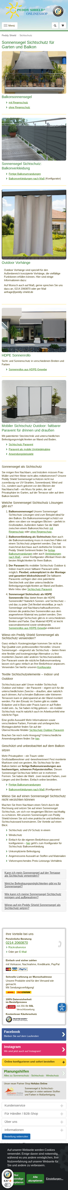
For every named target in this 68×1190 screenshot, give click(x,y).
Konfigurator (44, 667)
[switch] (8, 1185)
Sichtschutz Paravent (21, 444)
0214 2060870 (17, 943)
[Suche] (55, 25)
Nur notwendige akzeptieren (16, 1179)
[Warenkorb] (62, 25)
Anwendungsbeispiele (21, 453)
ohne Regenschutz (19, 107)
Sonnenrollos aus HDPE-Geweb (27, 628)
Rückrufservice (17, 947)
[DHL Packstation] (24, 992)
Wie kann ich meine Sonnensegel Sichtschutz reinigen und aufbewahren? (33, 896)
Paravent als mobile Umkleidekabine (29, 449)
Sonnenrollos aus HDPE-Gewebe (28, 369)
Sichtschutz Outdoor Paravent (46, 730)
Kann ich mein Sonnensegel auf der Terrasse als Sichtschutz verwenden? (32, 874)
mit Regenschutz (18, 102)
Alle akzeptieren (35, 1178)
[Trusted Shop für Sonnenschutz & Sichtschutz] (17, 1019)
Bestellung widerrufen (16, 1136)
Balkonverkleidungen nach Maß (27, 178)
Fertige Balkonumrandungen (25, 173)
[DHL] (11, 992)
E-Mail (17, 951)
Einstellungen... (54, 1178)
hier (37, 738)
